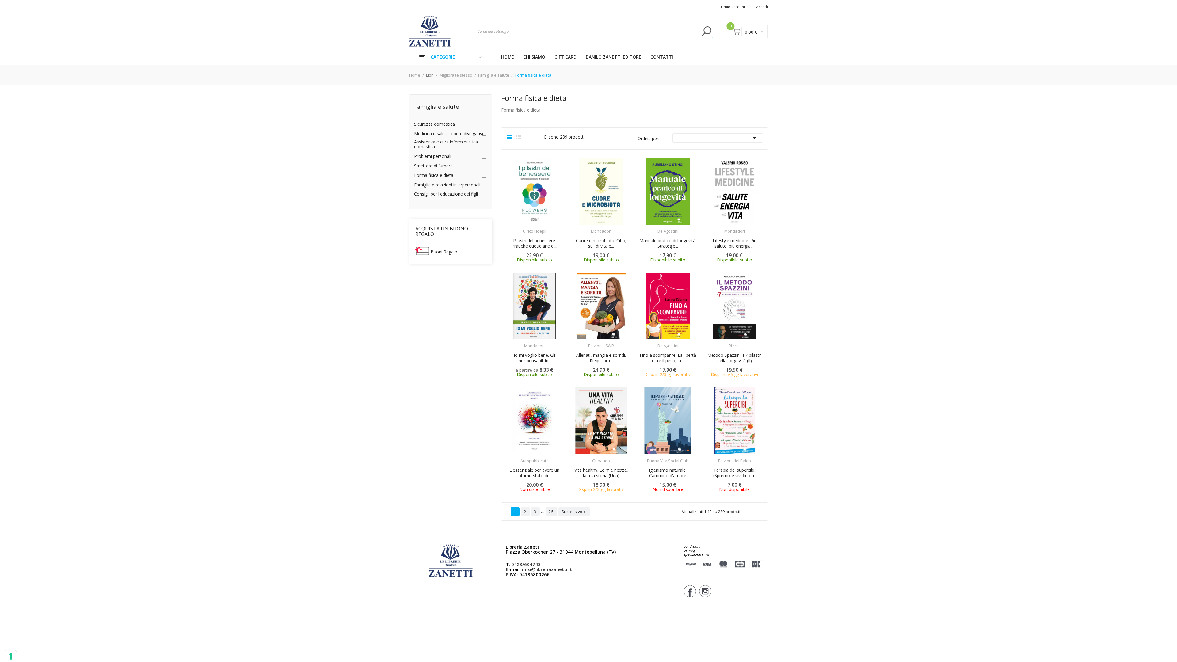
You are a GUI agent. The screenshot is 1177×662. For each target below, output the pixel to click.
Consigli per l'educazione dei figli (446, 194)
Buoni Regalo (444, 252)
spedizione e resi (697, 554)
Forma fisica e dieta (433, 175)
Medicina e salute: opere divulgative (449, 133)
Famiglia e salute (436, 107)
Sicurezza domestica (434, 124)
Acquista (540, 227)
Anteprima (517, 227)
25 (551, 511)
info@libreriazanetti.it (547, 569)
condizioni (692, 546)
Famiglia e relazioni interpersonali (447, 185)
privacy (690, 550)
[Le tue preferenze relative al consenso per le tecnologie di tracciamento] (11, 656)
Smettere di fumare (433, 166)
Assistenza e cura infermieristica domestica (446, 144)
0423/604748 (526, 564)
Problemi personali (432, 156)
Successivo (574, 511)
